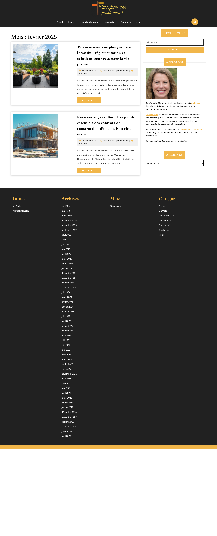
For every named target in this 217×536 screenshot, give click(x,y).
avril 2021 (66, 393)
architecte (195, 103)
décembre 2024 (69, 273)
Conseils (140, 22)
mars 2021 (67, 397)
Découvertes (109, 22)
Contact (16, 206)
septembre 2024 (69, 287)
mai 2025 (66, 249)
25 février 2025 (89, 70)
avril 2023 (66, 321)
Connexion (115, 206)
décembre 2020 (69, 412)
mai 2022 (66, 350)
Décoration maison (88, 22)
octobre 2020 (68, 422)
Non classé (164, 225)
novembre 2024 (69, 278)
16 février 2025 (89, 141)
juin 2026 (66, 206)
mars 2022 (67, 359)
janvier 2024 (67, 306)
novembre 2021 (69, 374)
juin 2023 (66, 316)
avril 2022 (66, 354)
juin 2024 (66, 292)
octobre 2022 (68, 330)
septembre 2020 (69, 426)
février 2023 (67, 326)
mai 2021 (66, 388)
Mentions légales (21, 210)
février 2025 (67, 263)
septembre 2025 (69, 230)
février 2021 (67, 402)
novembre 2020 (69, 417)
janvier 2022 (67, 369)
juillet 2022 (67, 340)
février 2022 (67, 364)
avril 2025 (66, 254)
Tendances (125, 22)
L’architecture (152, 114)
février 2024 (67, 302)
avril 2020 (66, 436)
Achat (60, 22)
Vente (71, 22)
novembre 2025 (69, 225)
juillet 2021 (67, 383)
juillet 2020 (67, 431)
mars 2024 (67, 297)
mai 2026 (66, 211)
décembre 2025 (69, 220)
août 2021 (66, 378)
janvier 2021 (67, 407)
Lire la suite (91, 101)
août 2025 (66, 234)
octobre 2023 (68, 311)
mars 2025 (67, 259)
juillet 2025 (67, 239)
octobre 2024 (68, 282)
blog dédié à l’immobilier (192, 129)
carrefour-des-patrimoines (115, 70)
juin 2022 (66, 345)
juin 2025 (66, 244)
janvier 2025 (67, 268)
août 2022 (66, 335)
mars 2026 (67, 215)
